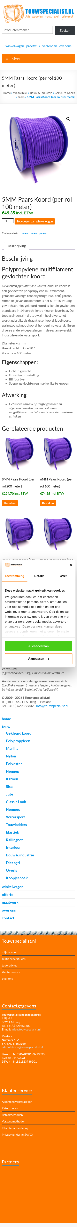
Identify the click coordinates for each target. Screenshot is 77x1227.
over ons (65, 46)
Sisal (10, 786)
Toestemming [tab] (14, 576)
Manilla (12, 748)
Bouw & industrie (41, 92)
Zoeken (65, 30)
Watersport (15, 817)
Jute (9, 794)
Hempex (13, 809)
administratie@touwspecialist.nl (22, 1047)
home (6, 718)
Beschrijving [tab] (17, 246)
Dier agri (13, 862)
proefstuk (33, 46)
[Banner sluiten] (70, 564)
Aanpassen (36, 658)
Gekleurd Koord (65, 92)
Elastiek (12, 832)
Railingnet (14, 839)
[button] (68, 119)
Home (7, 92)
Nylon (11, 756)
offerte (7, 894)
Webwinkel (20, 92)
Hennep (12, 771)
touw (6, 726)
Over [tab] (63, 576)
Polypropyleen (18, 741)
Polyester (14, 763)
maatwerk (10, 902)
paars (20, 97)
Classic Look (16, 801)
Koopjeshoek (17, 878)
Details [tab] (39, 576)
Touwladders (16, 824)
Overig (11, 870)
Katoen (12, 779)
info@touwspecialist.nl (52, 706)
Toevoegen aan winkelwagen (35, 221)
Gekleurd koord (18, 733)
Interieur (13, 847)
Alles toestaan (38, 646)
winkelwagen (15, 46)
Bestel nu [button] (10, 503)
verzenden (49, 46)
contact (8, 918)
